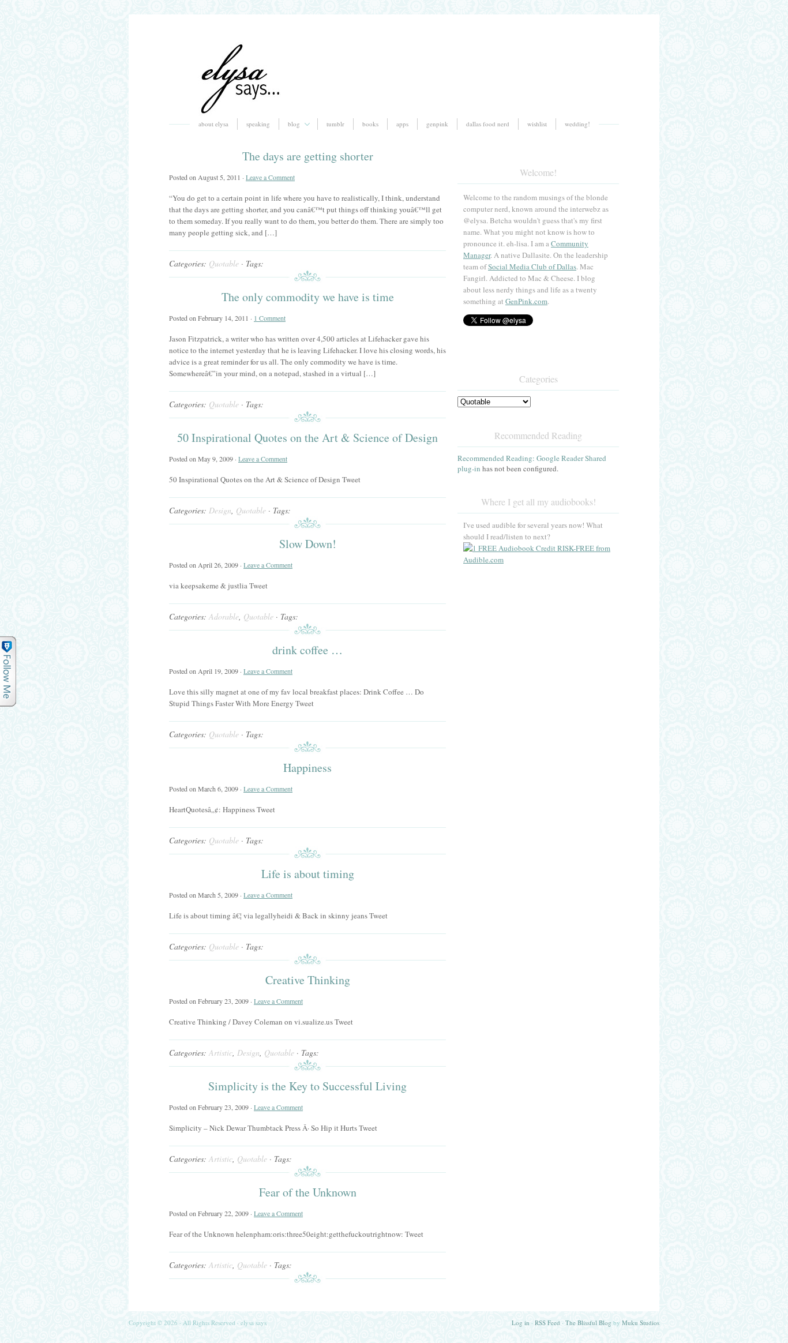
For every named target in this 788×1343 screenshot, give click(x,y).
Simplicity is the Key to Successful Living (307, 1086)
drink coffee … (307, 650)
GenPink (437, 123)
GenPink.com (526, 301)
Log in (521, 1322)
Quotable (224, 263)
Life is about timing (307, 873)
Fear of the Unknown (308, 1192)
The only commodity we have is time (308, 297)
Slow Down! (307, 544)
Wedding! (577, 123)
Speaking (258, 123)
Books (370, 123)
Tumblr (335, 123)
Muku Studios (640, 1322)
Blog (294, 123)
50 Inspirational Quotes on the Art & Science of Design (307, 437)
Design (220, 510)
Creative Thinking (307, 980)
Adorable (224, 616)
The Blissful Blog (588, 1322)
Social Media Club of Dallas (532, 266)
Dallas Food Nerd (487, 123)
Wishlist (537, 123)
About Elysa (213, 123)
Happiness (307, 767)
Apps (402, 123)
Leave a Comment (270, 177)
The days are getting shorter (307, 156)
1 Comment (270, 317)
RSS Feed (547, 1322)
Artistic (220, 1052)
